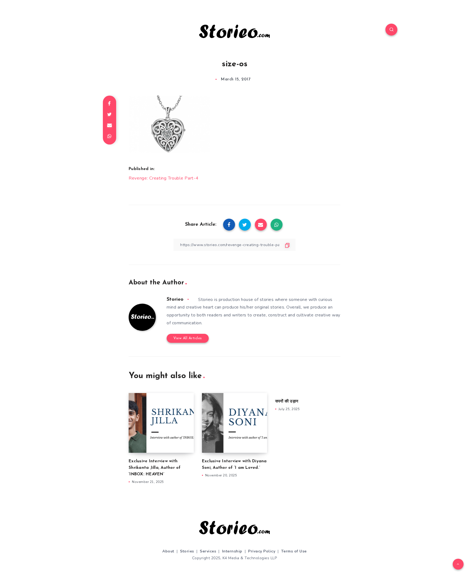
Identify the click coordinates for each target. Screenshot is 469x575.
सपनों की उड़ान (286, 402)
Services (208, 551)
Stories (187, 551)
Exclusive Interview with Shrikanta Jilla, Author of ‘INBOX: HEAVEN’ (155, 467)
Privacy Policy (261, 551)
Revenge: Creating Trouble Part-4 (163, 178)
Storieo (175, 299)
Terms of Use (294, 551)
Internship (232, 551)
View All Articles (187, 338)
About (168, 551)
